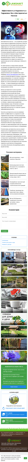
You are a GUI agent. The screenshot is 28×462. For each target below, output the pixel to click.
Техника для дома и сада (8, 242)
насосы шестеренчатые (12, 74)
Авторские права (5, 444)
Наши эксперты (17, 443)
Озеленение (5, 240)
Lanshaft (14, 440)
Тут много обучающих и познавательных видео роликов (14, 421)
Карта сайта (4, 443)
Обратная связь (10, 443)
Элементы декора (6, 244)
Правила (11, 444)
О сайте (15, 444)
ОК (25, 458)
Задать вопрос (14, 386)
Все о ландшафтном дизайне (14, 3)
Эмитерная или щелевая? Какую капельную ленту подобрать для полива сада (13, 376)
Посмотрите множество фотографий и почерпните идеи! (15, 414)
